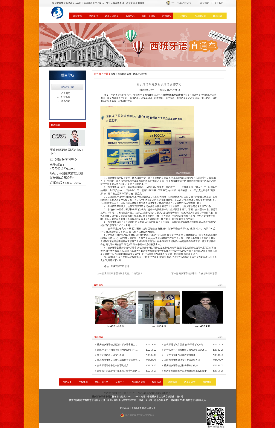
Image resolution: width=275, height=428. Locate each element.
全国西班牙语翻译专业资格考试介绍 (182, 360)
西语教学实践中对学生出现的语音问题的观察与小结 (118, 370)
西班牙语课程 (148, 16)
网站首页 (77, 16)
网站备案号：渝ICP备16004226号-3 (137, 407)
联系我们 (217, 16)
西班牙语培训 (67, 86)
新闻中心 (130, 16)
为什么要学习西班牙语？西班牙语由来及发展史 (185, 349)
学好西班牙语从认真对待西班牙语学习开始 (118, 360)
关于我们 (218, 3)
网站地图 (207, 382)
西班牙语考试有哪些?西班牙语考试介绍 (183, 344)
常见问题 (63, 101)
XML (182, 400)
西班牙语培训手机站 (196, 400)
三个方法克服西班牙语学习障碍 (179, 355)
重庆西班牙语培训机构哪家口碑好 (181, 365)
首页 (113, 74)
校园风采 (166, 16)
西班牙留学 (200, 16)
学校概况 (93, 16)
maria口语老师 (159, 326)
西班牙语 (131, 400)
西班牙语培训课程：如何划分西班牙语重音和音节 (203, 273)
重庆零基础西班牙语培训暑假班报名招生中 (185, 370)
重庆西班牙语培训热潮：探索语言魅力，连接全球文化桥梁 (118, 344)
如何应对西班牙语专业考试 (110, 355)
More (220, 285)
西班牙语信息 (112, 16)
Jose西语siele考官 (115, 326)
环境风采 (182, 16)
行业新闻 (63, 97)
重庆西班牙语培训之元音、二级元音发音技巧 (126, 273)
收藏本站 (204, 3)
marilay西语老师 (202, 326)
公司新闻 (63, 93)
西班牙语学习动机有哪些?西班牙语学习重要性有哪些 (118, 349)
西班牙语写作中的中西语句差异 (113, 365)
